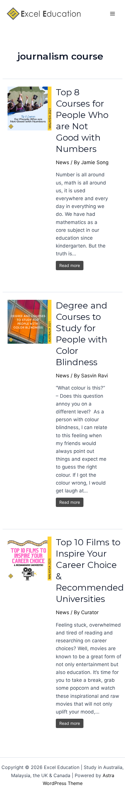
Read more (69, 265)
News (62, 162)
